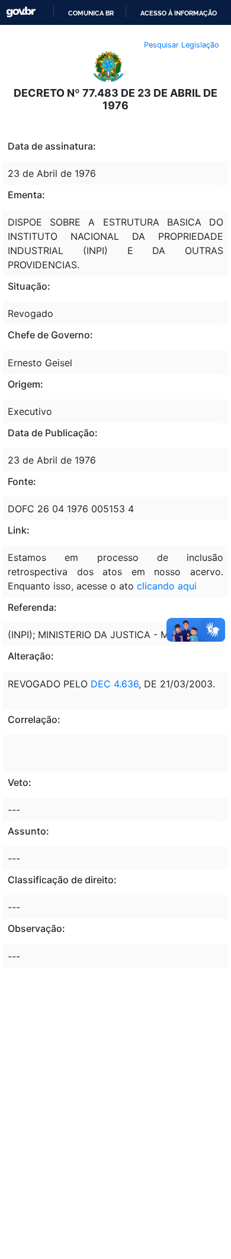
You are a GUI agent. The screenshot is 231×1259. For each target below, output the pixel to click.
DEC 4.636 (115, 684)
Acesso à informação (178, 13)
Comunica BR (91, 13)
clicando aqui (167, 586)
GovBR (21, 12)
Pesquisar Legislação (181, 44)
